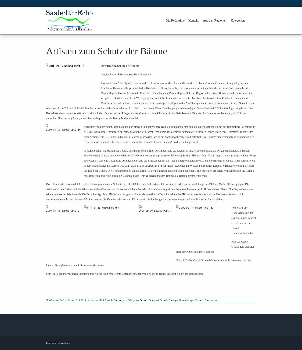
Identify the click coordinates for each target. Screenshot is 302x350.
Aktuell (91, 300)
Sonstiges (173, 300)
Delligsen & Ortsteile (138, 300)
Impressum (51, 343)
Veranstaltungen (186, 300)
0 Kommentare (212, 300)
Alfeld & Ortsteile (104, 300)
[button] (250, 20)
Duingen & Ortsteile (158, 300)
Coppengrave (120, 300)
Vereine (199, 300)
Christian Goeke (58, 300)
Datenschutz (64, 343)
